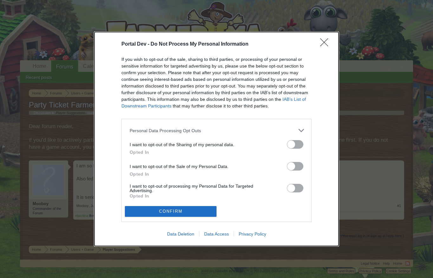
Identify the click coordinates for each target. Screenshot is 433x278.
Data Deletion (180, 233)
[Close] (326, 44)
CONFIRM (171, 211)
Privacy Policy (252, 233)
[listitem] (216, 130)
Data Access (216, 233)
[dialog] (216, 139)
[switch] (295, 144)
